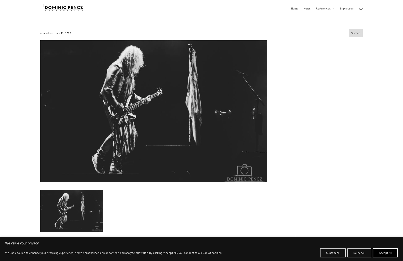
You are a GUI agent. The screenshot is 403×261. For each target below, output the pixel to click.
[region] (201, 249)
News (307, 8)
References (323, 8)
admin (49, 33)
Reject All (359, 253)
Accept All (385, 253)
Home (294, 8)
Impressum (347, 8)
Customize (333, 253)
